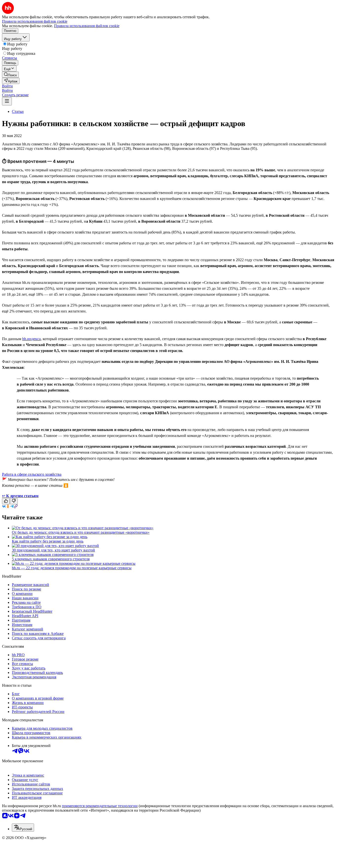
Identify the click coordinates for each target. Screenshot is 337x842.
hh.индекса (31, 339)
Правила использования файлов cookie (86, 26)
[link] (10, 75)
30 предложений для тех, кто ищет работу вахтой (53, 550)
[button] (7, 86)
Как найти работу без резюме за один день (47, 541)
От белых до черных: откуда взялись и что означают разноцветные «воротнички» (81, 532)
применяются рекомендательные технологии (100, 806)
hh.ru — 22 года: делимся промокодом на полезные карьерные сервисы (71, 568)
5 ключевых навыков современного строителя (51, 559)
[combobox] (23, 827)
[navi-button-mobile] (7, 101)
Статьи (18, 111)
